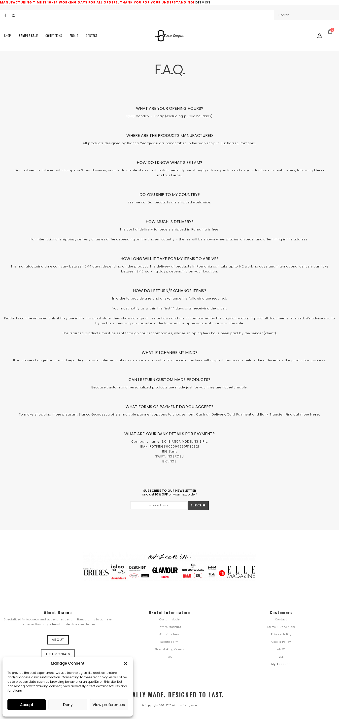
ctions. (175, 175)
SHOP (7, 36)
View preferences (109, 704)
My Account (280, 664)
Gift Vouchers (169, 634)
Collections (53, 36)
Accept (27, 704)
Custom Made (169, 619)
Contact (92, 36)
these (319, 170)
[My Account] (319, 36)
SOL (281, 657)
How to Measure (169, 627)
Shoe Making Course (169, 649)
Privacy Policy (281, 634)
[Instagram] (13, 15)
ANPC (281, 649)
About (74, 36)
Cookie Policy (281, 642)
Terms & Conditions (281, 627)
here (314, 414)
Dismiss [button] (202, 2)
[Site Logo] (169, 36)
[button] (125, 663)
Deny (68, 704)
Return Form (169, 642)
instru (163, 175)
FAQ (169, 657)
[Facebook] (5, 15)
